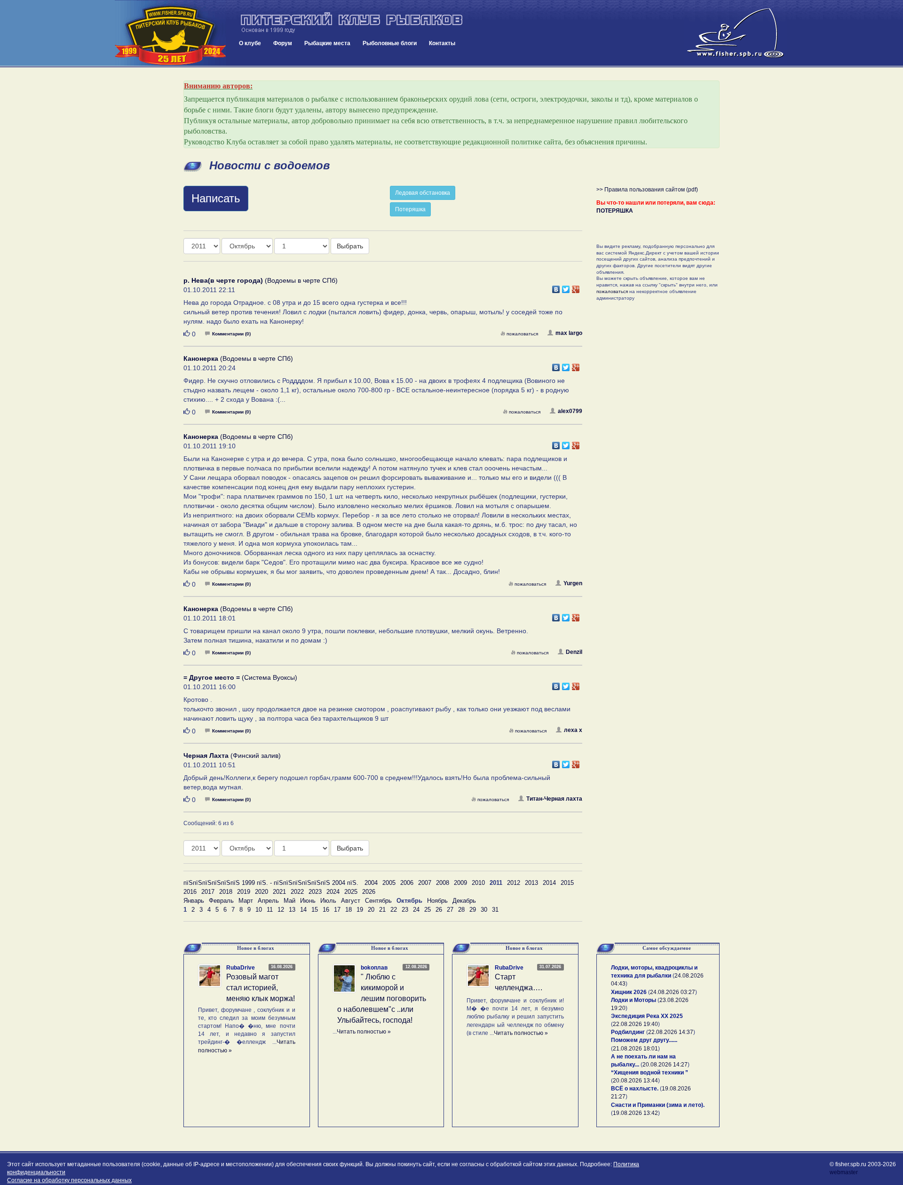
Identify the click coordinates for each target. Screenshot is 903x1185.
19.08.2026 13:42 (635, 1113)
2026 (368, 891)
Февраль (221, 900)
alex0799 (570, 411)
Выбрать (350, 246)
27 (450, 909)
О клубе (250, 43)
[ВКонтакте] (556, 287)
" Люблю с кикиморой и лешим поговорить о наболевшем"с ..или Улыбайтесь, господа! (381, 998)
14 (303, 909)
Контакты (442, 43)
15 (314, 909)
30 (484, 909)
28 (461, 909)
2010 (478, 882)
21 (382, 909)
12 (280, 909)
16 (326, 909)
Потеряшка (410, 209)
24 (416, 909)
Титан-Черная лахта (554, 798)
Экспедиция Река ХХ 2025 (647, 1016)
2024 (333, 891)
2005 (389, 882)
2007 (424, 882)
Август (350, 900)
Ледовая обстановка (422, 193)
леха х (573, 730)
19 (359, 909)
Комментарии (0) (231, 333)
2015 (567, 882)
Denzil (574, 652)
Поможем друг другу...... (644, 1040)
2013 (531, 882)
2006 (406, 882)
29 (472, 909)
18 (348, 909)
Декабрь (464, 900)
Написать (215, 198)
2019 (243, 891)
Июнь (308, 900)
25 (427, 909)
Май (289, 900)
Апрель (268, 900)
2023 (315, 891)
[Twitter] (566, 287)
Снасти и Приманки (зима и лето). (658, 1105)
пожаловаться (522, 333)
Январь (193, 900)
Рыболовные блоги (390, 43)
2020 (261, 891)
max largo (568, 333)
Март (245, 900)
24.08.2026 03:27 (672, 992)
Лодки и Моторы (633, 1000)
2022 (297, 891)
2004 (371, 882)
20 (371, 909)
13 (292, 909)
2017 (207, 891)
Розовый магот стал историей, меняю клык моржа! (260, 987)
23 (405, 909)
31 (495, 909)
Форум (282, 43)
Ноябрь (437, 900)
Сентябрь (378, 900)
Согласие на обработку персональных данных (69, 1180)
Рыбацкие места (327, 43)
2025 (350, 891)
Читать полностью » (364, 1031)
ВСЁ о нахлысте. (634, 1088)
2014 (549, 882)
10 (258, 909)
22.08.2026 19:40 (635, 1024)
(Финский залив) (232, 755)
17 (337, 909)
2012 (513, 882)
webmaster (844, 1172)
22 (393, 909)
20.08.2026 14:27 (665, 1064)
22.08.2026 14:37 (670, 1032)
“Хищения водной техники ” (649, 1072)
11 (270, 909)
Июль (328, 900)
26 (439, 909)
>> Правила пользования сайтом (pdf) (647, 189)
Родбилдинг (628, 1032)
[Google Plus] (576, 287)
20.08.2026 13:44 (635, 1080)
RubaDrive (240, 967)
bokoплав (374, 967)
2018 (225, 891)
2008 (442, 882)
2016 (190, 891)
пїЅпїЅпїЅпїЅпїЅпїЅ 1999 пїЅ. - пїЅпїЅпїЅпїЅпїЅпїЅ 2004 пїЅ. (270, 882)
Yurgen (572, 583)
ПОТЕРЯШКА (614, 210)
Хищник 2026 (629, 992)
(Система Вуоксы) (240, 677)
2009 (460, 882)
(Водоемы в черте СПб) (260, 280)
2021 (279, 891)
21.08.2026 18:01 (635, 1048)
